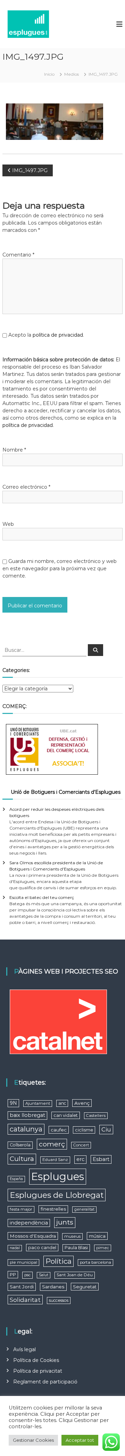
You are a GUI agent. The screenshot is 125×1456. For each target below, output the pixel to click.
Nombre (14, 450)
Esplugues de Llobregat (56, 1195)
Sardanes (53, 1286)
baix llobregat (27, 1115)
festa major (21, 1209)
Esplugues (57, 1176)
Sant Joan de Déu (75, 1274)
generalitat (84, 1209)
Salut (43, 1275)
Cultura (22, 1159)
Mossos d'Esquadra (33, 1236)
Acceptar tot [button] (80, 1440)
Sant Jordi (22, 1286)
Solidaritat (25, 1299)
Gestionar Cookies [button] (33, 1440)
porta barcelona (95, 1262)
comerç (52, 1144)
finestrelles (53, 1209)
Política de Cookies (36, 1360)
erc (80, 1159)
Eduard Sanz (55, 1159)
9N (13, 1103)
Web (8, 524)
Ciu (106, 1129)
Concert (81, 1145)
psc (27, 1274)
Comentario (18, 255)
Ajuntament (37, 1103)
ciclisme (84, 1130)
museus (72, 1236)
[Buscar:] (45, 650)
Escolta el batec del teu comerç (41, 897)
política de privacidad (58, 335)
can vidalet (65, 1115)
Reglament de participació (45, 1382)
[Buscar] (95, 650)
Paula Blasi (76, 1247)
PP (13, 1274)
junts (64, 1222)
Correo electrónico (26, 487)
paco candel (42, 1247)
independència (29, 1223)
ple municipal (23, 1262)
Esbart (101, 1159)
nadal (15, 1248)
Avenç (82, 1103)
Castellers (96, 1115)
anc (62, 1103)
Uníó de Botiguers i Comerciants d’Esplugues (65, 792)
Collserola (20, 1144)
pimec (102, 1247)
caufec (59, 1130)
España (16, 1179)
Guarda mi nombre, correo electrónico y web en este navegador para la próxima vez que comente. (59, 568)
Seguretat (85, 1286)
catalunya (26, 1129)
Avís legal (24, 1349)
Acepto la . (46, 335)
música (97, 1236)
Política (58, 1261)
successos (58, 1300)
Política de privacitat (37, 1371)
